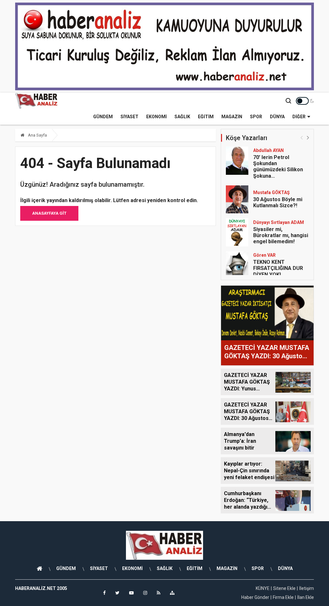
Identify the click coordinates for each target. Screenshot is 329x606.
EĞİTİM (206, 116)
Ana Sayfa (37, 135)
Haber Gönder (255, 597)
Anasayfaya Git (49, 213)
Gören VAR (264, 255)
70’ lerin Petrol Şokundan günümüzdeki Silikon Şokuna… (278, 166)
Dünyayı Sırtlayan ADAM (278, 222)
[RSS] (158, 592)
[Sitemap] (172, 592)
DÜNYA (277, 116)
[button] (308, 137)
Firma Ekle (283, 597)
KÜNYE (263, 588)
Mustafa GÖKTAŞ (271, 192)
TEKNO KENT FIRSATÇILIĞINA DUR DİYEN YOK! (278, 268)
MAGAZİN (231, 116)
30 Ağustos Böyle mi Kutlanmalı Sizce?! (277, 202)
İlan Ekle (305, 597)
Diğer (299, 116)
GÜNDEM (103, 116)
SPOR (256, 116)
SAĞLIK (182, 116)
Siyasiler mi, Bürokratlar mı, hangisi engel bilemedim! (280, 235)
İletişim (306, 588)
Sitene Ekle (284, 588)
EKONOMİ (156, 116)
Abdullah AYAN (268, 150)
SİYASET (129, 116)
